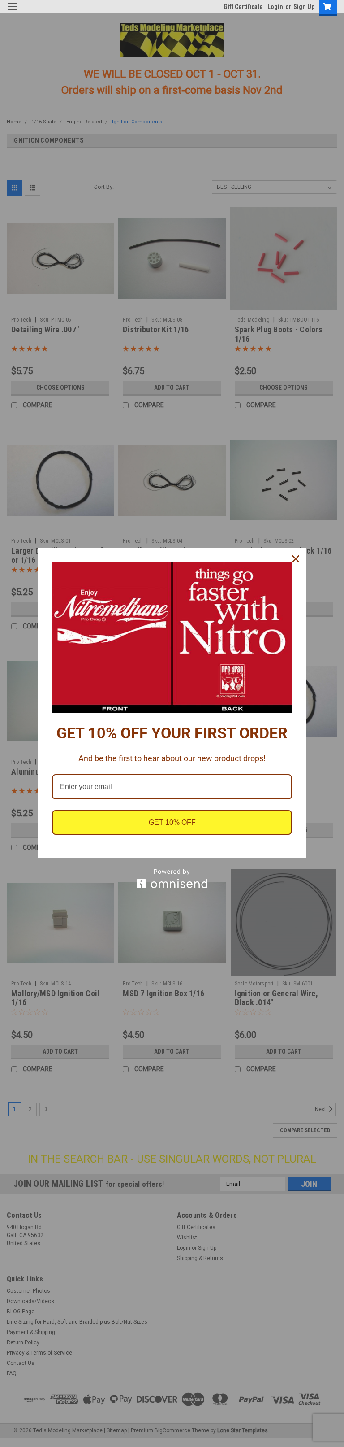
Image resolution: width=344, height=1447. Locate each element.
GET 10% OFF (172, 822)
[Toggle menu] (12, 12)
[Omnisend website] (172, 878)
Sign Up (303, 6)
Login (275, 6)
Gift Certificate (243, 6)
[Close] (295, 559)
